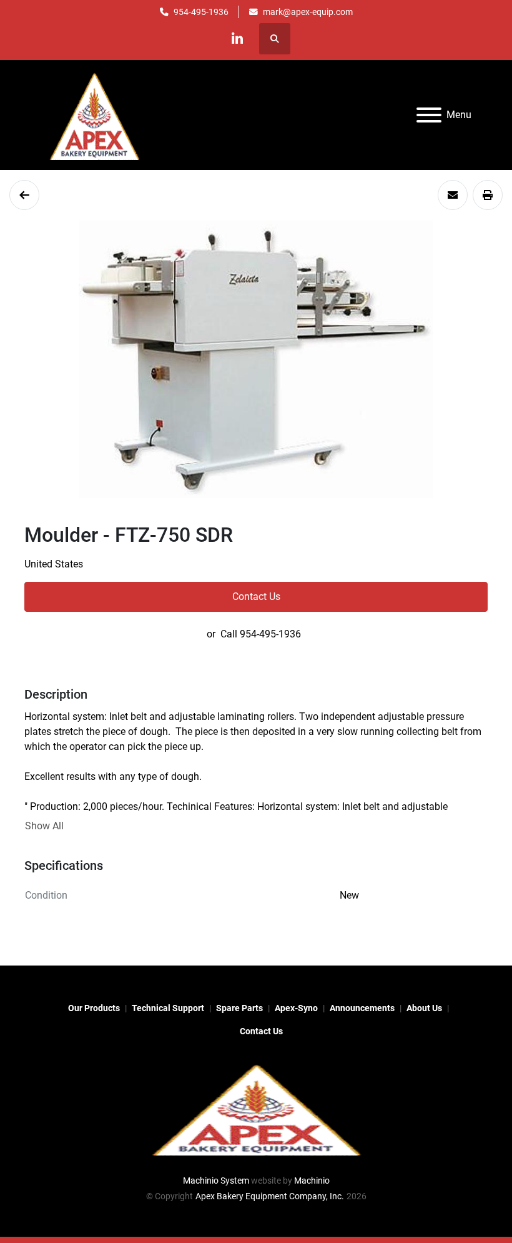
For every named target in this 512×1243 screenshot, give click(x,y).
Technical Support (168, 1008)
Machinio (312, 1181)
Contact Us (256, 596)
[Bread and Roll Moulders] (24, 195)
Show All (44, 826)
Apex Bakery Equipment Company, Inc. (269, 1196)
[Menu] (428, 114)
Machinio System (216, 1181)
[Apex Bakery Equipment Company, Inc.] (256, 1108)
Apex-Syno (296, 1008)
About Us (424, 1008)
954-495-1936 (201, 12)
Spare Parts (239, 1008)
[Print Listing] (488, 195)
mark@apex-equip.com (308, 12)
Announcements (362, 1008)
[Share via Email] (453, 195)
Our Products (94, 1008)
